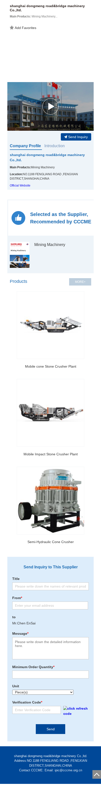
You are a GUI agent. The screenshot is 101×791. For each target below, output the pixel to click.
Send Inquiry (78, 137)
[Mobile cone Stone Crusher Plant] (50, 325)
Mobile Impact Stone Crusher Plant (51, 454)
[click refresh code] (75, 711)
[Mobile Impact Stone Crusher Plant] (50, 413)
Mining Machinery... (33, 16)
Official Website (20, 185)
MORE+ (80, 282)
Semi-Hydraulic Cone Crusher (50, 542)
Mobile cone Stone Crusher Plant (50, 366)
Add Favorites (25, 28)
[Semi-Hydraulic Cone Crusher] (50, 500)
